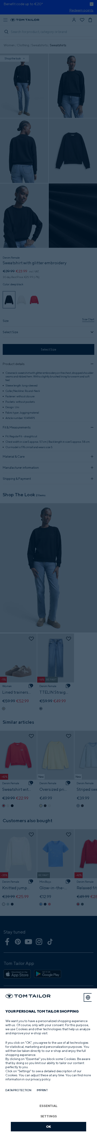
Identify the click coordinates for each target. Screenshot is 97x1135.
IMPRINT (42, 1090)
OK (48, 1126)
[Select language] (88, 997)
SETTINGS (48, 1116)
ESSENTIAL (48, 1106)
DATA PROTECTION (18, 1090)
